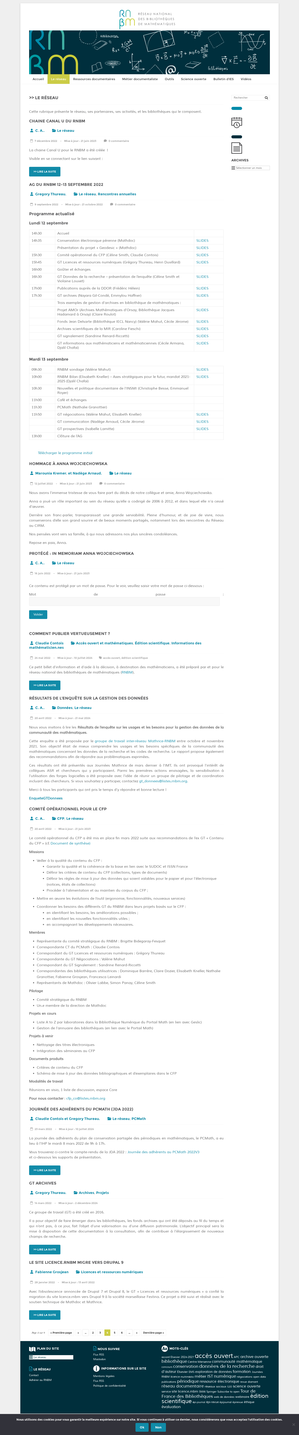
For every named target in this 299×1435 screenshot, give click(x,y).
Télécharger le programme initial (65, 453)
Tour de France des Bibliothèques (208, 1393)
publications (169, 1382)
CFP (60, 818)
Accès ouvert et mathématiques (104, 643)
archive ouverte (254, 1356)
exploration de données (213, 1372)
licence (175, 1377)
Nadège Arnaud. (87, 473)
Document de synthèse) (70, 843)
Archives (86, 1193)
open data (259, 1377)
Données (64, 708)
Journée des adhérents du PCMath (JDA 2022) (81, 1109)
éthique (249, 1402)
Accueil (38, 79)
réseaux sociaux (215, 1386)
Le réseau (58, 79)
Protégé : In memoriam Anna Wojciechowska (81, 553)
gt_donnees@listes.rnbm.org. (163, 781)
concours (167, 1367)
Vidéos (246, 79)
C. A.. (40, 131)
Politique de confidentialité (109, 1385)
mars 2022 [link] (130, 838)
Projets (102, 1193)
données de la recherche (227, 1366)
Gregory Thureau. (50, 194)
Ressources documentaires (94, 79)
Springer (211, 1391)
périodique (188, 1381)
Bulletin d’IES (223, 79)
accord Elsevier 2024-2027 (178, 1357)
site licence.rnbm (185, 1391)
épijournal (226, 1402)
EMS (191, 1372)
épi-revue (212, 1402)
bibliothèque (174, 1361)
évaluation (171, 1406)
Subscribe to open (228, 1391)
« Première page (61, 1332)
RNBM (127, 672)
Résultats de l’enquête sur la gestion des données (88, 698)
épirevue (237, 1402)
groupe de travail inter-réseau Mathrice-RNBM (135, 741)
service (166, 1391)
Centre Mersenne (199, 1362)
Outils (169, 79)
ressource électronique (219, 1381)
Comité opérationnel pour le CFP (68, 809)
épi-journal (199, 1402)
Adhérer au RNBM (40, 1380)
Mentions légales (103, 1376)
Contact (34, 1375)
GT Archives (42, 1183)
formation (242, 1371)
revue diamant (249, 1382)
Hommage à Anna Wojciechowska (68, 463)
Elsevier (182, 1372)
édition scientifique (134, 657)
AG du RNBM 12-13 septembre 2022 (66, 184)
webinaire (242, 1397)
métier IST (204, 1376)
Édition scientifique (152, 643)
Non (158, 1427)
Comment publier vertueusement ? (69, 633)
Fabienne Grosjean (52, 1272)
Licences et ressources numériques (112, 1272)
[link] (130, 838)
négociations (244, 1377)
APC (236, 1357)
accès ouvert (111, 657)
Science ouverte (193, 79)
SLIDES (202, 240)
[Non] (293, 1424)
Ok (142, 1427)
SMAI (202, 1391)
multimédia (187, 1376)
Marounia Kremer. (51, 473)
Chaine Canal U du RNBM (57, 121)
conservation (185, 1366)
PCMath (139, 1119)
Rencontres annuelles (117, 194)
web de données (224, 1397)
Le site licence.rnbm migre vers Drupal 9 (76, 1262)
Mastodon (99, 1359)
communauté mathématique (237, 1361)
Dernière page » (153, 1332)
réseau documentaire (183, 1386)
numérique (225, 1376)
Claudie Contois (49, 643)
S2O (229, 1386)
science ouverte (246, 1386)
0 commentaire (118, 141)
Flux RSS (98, 1354)
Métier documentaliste (140, 79)
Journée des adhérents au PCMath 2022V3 (163, 1152)
